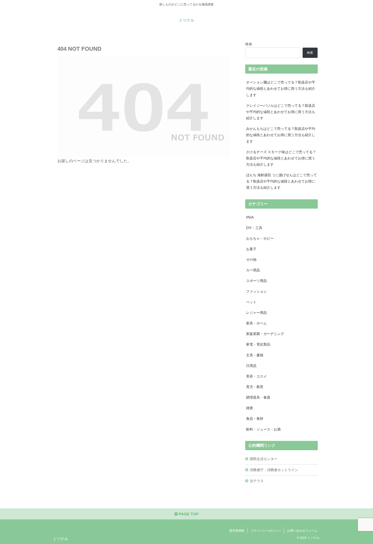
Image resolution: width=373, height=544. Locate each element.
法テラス (257, 481)
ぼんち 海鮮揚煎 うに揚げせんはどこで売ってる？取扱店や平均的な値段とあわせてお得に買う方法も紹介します (281, 181)
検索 (248, 44)
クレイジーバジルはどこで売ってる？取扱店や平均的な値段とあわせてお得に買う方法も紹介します (280, 112)
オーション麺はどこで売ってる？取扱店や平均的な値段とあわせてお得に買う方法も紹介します (280, 88)
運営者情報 (236, 530)
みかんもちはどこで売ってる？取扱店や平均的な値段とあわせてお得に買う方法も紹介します (280, 135)
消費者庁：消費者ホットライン (274, 470)
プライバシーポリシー (266, 530)
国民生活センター (263, 459)
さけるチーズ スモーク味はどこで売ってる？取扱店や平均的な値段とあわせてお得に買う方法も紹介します (281, 158)
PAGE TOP (188, 514)
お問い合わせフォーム (302, 530)
